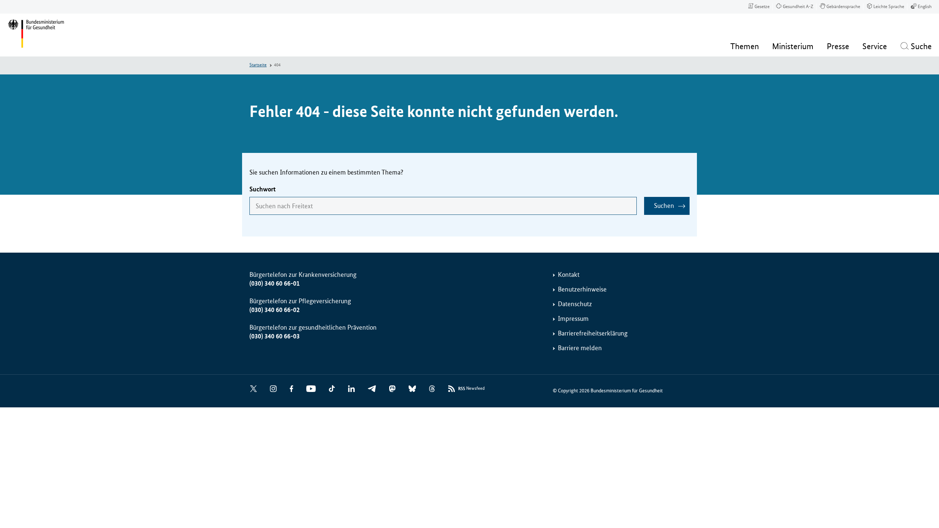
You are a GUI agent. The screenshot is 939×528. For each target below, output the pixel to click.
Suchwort (262, 189)
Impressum (573, 318)
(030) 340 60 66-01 (274, 283)
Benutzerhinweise (582, 289)
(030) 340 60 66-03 (274, 336)
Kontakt (569, 274)
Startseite (258, 65)
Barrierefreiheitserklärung (593, 333)
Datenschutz (575, 304)
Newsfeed (471, 388)
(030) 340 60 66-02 (274, 310)
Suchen (664, 205)
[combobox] (443, 206)
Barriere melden (580, 348)
